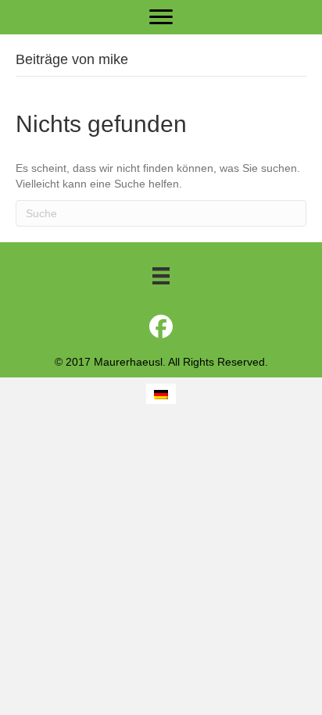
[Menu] (161, 17)
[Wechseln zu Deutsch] (161, 393)
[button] (161, 326)
